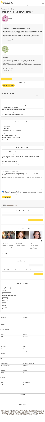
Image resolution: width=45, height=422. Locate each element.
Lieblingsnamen (32, 269)
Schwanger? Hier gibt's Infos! (9, 135)
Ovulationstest (5, 128)
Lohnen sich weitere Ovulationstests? (11, 107)
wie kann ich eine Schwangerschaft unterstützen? (13, 109)
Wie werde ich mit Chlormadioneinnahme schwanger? (14, 105)
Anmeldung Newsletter (22, 404)
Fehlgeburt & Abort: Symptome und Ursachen (12, 133)
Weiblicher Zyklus (6, 126)
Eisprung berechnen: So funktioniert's (11, 137)
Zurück (4, 204)
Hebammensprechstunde (12, 205)
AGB (22, 192)
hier (37, 95)
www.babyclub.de (11, 410)
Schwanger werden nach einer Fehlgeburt (12, 164)
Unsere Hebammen (6, 253)
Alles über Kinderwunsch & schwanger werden (13, 139)
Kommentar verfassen (8, 85)
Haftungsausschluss (35, 414)
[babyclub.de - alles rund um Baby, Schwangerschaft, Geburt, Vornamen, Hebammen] (7, 3)
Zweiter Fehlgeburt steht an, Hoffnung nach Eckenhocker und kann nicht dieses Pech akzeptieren (20, 157)
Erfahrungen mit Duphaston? (9, 151)
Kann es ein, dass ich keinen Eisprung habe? (12, 114)
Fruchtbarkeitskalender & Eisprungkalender (12, 130)
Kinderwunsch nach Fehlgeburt (9, 154)
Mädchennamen (10, 269)
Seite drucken (22, 394)
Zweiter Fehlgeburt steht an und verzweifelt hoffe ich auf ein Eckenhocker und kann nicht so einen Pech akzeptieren (21, 161)
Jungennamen (23, 269)
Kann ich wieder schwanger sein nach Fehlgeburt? (13, 112)
